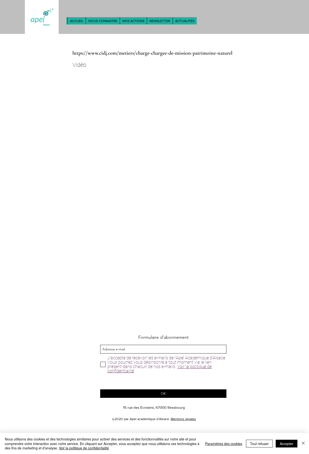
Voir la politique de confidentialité (84, 448)
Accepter (286, 443)
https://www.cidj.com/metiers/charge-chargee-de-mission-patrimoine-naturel (152, 53)
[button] (103, 20)
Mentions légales (183, 419)
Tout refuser (259, 443)
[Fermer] (303, 443)
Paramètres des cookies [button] (223, 443)
